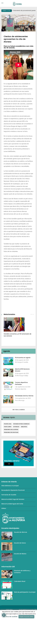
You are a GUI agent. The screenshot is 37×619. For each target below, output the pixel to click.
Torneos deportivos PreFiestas (21, 383)
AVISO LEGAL (9, 609)
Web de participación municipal (24, 592)
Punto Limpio (7, 426)
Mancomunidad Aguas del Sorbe (12, 504)
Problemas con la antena (11, 429)
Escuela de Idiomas (20, 532)
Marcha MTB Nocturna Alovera (22, 370)
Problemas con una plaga (11, 432)
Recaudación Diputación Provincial (13, 490)
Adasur (3, 508)
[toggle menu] (2, 3)
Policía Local (7, 423)
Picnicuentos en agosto (22, 358)
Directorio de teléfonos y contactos (22, 572)
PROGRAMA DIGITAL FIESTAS (24, 396)
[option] (18, 328)
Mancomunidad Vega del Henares (12, 499)
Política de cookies (10, 617)
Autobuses (16, 426)
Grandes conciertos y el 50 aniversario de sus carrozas (17, 335)
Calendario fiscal (19, 581)
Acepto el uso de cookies (26, 616)
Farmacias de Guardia (8, 495)
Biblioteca (24, 426)
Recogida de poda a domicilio (21, 423)
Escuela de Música (20, 554)
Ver (9, 464)
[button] (4, 615)
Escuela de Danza (20, 543)
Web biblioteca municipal (10, 486)
